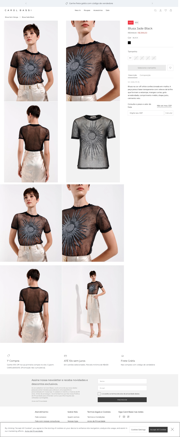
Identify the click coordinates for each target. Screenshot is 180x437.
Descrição (132, 75)
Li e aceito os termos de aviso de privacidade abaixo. (121, 394)
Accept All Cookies (158, 430)
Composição (145, 75)
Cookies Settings (138, 430)
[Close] (172, 429)
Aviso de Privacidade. (34, 431)
